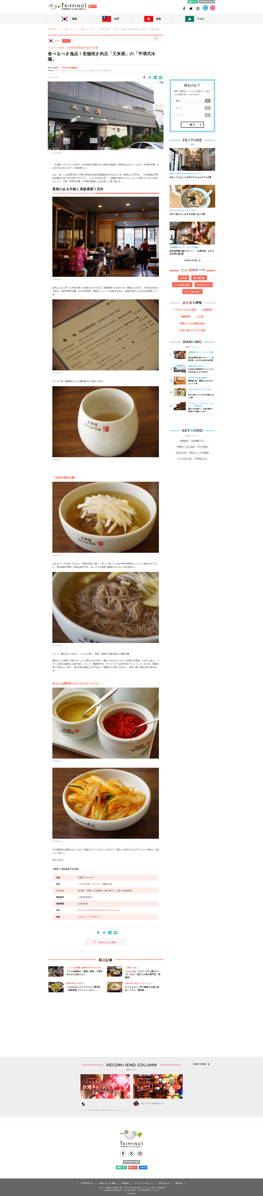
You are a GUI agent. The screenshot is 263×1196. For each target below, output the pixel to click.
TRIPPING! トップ (55, 29)
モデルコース (203, 285)
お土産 (200, 316)
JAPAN (143, 1167)
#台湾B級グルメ (198, 441)
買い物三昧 (199, 278)
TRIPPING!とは (87, 1183)
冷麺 (98, 70)
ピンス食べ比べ (192, 291)
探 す (192, 124)
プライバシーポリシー (144, 1183)
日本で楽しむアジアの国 (192, 330)
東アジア (92, 6)
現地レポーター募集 (107, 1183)
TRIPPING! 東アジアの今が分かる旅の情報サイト (67, 6)
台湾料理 (207, 309)
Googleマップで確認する (89, 917)
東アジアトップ (71, 29)
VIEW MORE (191, 260)
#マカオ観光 (203, 447)
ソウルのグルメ (104, 29)
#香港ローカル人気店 (186, 447)
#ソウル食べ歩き (185, 459)
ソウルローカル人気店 (84, 70)
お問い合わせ (164, 1183)
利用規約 (125, 1183)
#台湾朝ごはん (201, 459)
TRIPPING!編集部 (69, 68)
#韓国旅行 (184, 441)
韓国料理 (107, 70)
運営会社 (179, 1183)
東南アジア (193, 2)
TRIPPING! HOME (207, 2)
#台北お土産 (181, 453)
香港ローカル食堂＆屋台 (192, 323)
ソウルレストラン (65, 70)
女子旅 (183, 278)
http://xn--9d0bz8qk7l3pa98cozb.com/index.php (98, 910)
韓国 (83, 29)
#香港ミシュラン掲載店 (199, 453)
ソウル (91, 29)
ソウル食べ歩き (182, 285)
